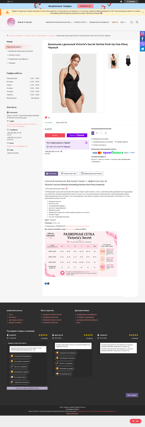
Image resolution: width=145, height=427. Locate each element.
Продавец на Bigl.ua (72, 409)
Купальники (42, 36)
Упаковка (11, 63)
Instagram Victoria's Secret (52, 314)
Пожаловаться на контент (85, 411)
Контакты (12, 317)
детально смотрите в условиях (78, 226)
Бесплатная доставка (100, 139)
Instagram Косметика (50, 317)
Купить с (73, 135)
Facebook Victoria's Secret (52, 320)
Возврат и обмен (15, 322)
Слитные (51, 36)
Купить (54, 135)
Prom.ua (82, 407)
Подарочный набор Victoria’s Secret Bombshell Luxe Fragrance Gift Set (73, 345)
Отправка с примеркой (85, 317)
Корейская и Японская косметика (58, 22)
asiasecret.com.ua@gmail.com (17, 146)
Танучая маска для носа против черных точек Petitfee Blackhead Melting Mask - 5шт (26, 349)
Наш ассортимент (16, 36)
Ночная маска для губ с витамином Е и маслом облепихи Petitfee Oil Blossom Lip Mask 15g (117, 345)
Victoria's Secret (80, 22)
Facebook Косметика (50, 322)
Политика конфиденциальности (106, 411)
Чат (137, 421)
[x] (48, 284)
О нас (11, 314)
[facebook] (46, 284)
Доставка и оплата (16, 320)
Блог (78, 322)
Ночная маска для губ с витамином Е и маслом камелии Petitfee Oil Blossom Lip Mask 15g (117, 349)
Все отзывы (132, 395)
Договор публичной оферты (87, 320)
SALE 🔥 (115, 22)
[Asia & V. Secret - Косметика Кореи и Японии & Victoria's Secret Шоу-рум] (11, 22)
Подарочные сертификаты (99, 22)
